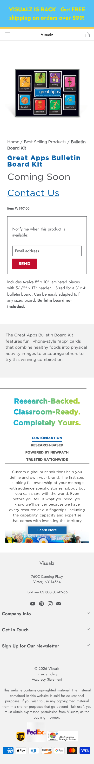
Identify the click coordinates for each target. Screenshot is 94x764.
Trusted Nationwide (47, 459)
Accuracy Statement (47, 679)
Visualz (47, 34)
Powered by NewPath (47, 452)
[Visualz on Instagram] (50, 603)
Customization (47, 438)
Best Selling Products (45, 142)
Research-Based (47, 445)
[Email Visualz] (58, 603)
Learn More (47, 530)
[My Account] (6, 34)
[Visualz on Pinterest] (41, 603)
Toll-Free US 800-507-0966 (47, 592)
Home (13, 142)
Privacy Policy (46, 674)
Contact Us (33, 193)
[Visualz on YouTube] (32, 603)
